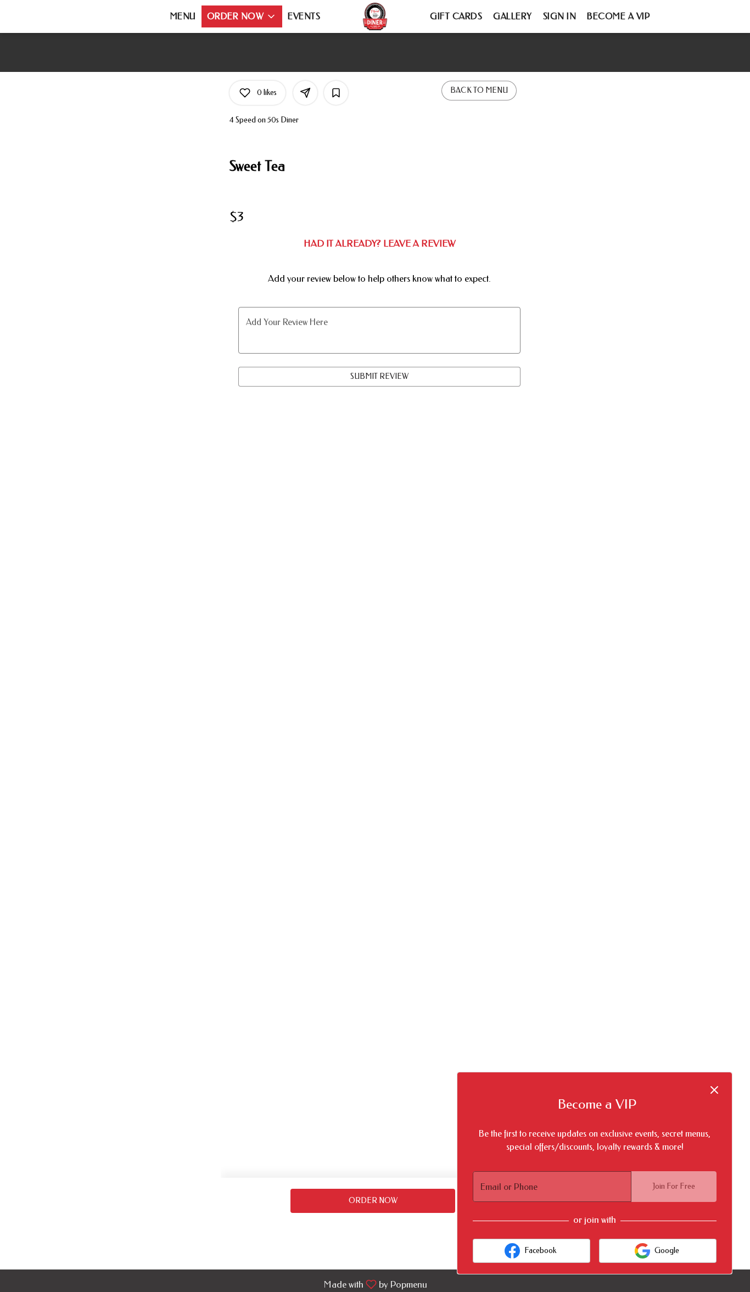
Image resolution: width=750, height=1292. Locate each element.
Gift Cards (456, 16)
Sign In (560, 16)
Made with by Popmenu (217, 1284)
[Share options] (305, 93)
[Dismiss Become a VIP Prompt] (714, 1090)
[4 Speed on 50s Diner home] (375, 16)
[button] (242, 16)
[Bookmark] (336, 93)
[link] (372, 1201)
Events (304, 16)
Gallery (512, 16)
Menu (183, 16)
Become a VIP (618, 16)
